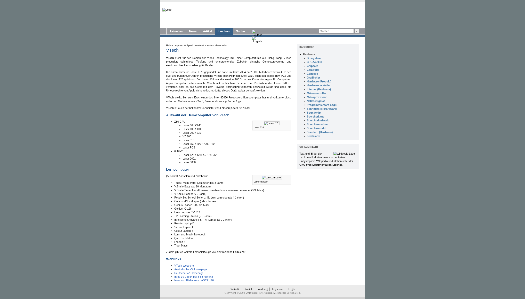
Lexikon (224, 31)
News (193, 31)
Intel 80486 (221, 97)
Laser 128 (177, 79)
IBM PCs (280, 75)
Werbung (263, 289)
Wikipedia (322, 161)
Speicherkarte (315, 116)
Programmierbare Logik (322, 104)
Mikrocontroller (316, 93)
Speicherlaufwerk (318, 120)
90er (188, 75)
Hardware (309, 54)
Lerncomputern (229, 108)
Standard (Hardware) (320, 132)
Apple (169, 83)
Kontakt (248, 289)
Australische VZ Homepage (190, 269)
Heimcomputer (175, 45)
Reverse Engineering (227, 86)
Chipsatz (312, 65)
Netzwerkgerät (316, 101)
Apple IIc (270, 79)
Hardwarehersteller (216, 45)
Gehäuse (312, 73)
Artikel (207, 31)
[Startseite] (166, 9)
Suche (240, 31)
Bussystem (314, 58)
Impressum (278, 289)
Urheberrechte (174, 90)
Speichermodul (316, 128)
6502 (177, 151)
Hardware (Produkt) (319, 81)
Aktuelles (176, 31)
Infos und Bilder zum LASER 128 (194, 280)
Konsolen (184, 176)
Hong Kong (274, 57)
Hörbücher (239, 251)
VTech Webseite (184, 265)
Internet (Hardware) (319, 89)
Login (291, 289)
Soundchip (314, 112)
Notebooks (202, 176)
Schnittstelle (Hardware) (322, 108)
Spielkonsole (194, 45)
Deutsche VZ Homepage (188, 273)
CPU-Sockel (314, 62)
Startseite (235, 289)
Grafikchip (313, 77)
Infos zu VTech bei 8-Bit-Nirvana (193, 276)
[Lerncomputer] (272, 177)
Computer (313, 69)
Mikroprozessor (317, 97)
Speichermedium (318, 124)
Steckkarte (313, 136)
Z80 (176, 121)
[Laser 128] (272, 123)
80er (168, 75)
